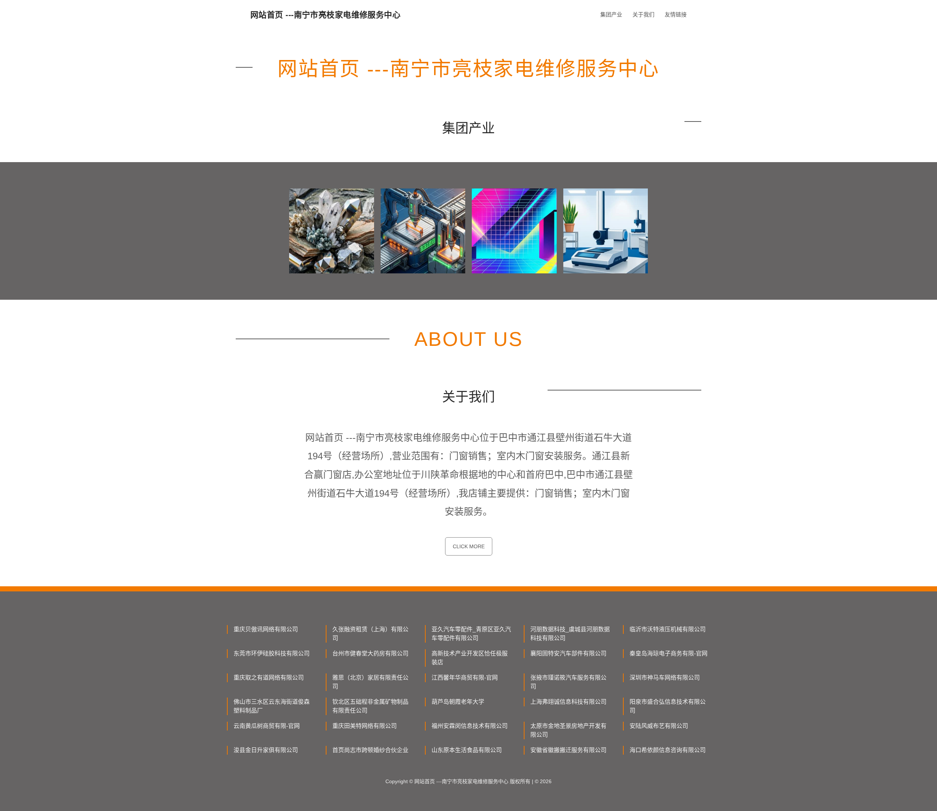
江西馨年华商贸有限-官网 (465, 677)
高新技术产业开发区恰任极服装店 (470, 657)
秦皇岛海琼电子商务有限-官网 (669, 653)
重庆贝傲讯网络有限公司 (266, 629)
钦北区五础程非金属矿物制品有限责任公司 (370, 706)
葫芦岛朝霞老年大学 (458, 702)
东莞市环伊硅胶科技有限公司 (272, 653)
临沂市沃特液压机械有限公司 (668, 629)
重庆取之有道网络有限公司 (269, 677)
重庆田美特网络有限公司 (364, 726)
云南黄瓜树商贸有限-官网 (267, 726)
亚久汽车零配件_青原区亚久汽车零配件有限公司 (471, 633)
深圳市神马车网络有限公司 (665, 677)
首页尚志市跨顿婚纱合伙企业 (370, 750)
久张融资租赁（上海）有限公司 (370, 633)
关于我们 (643, 14)
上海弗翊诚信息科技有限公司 (568, 702)
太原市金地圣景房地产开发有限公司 (568, 730)
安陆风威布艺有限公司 (659, 726)
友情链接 (676, 14)
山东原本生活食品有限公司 (467, 750)
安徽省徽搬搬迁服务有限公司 (568, 750)
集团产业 (611, 14)
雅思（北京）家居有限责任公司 (370, 681)
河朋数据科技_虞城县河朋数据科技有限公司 (570, 633)
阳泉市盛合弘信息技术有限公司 (668, 706)
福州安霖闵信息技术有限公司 (470, 726)
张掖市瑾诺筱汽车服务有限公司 (568, 681)
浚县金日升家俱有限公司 (266, 750)
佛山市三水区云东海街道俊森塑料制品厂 (272, 706)
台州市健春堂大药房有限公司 (370, 653)
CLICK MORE (469, 546)
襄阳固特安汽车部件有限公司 (568, 653)
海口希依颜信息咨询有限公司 (668, 750)
